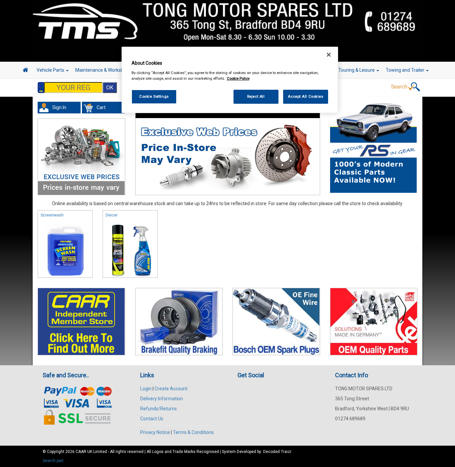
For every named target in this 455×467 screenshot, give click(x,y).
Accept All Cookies (305, 96)
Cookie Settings (154, 96)
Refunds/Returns (158, 408)
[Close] (328, 54)
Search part (53, 460)
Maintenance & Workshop (102, 70)
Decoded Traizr (277, 451)
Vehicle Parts (51, 70)
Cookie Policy (238, 78)
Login (146, 388)
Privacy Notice (155, 432)
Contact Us (151, 418)
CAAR (81, 451)
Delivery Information (161, 398)
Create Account (171, 388)
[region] (230, 80)
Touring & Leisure (357, 70)
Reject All (256, 96)
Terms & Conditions (193, 432)
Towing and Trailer (405, 70)
